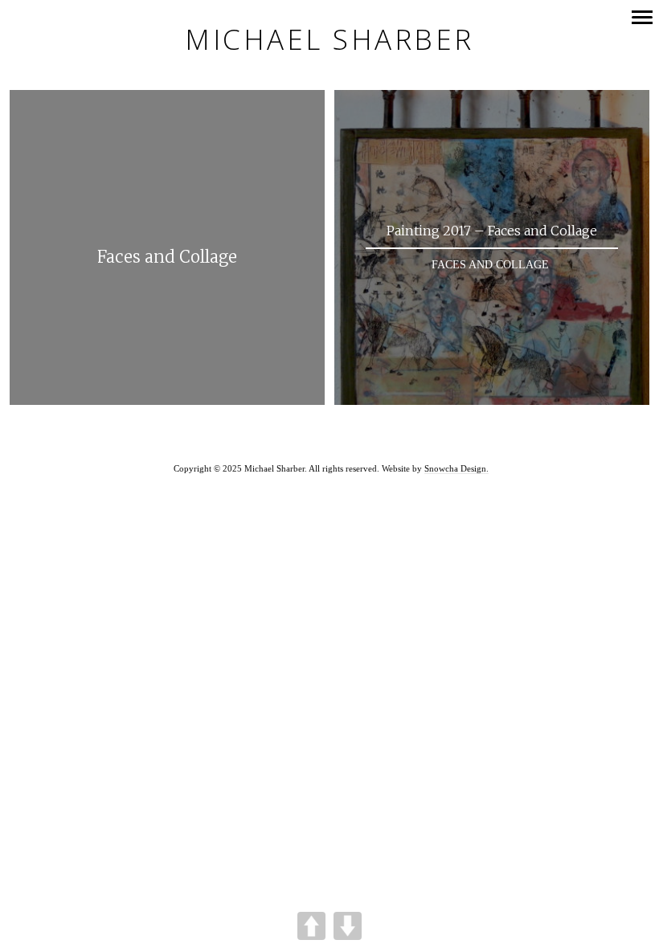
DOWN (348, 926)
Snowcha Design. (456, 468)
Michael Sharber (329, 40)
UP (311, 926)
